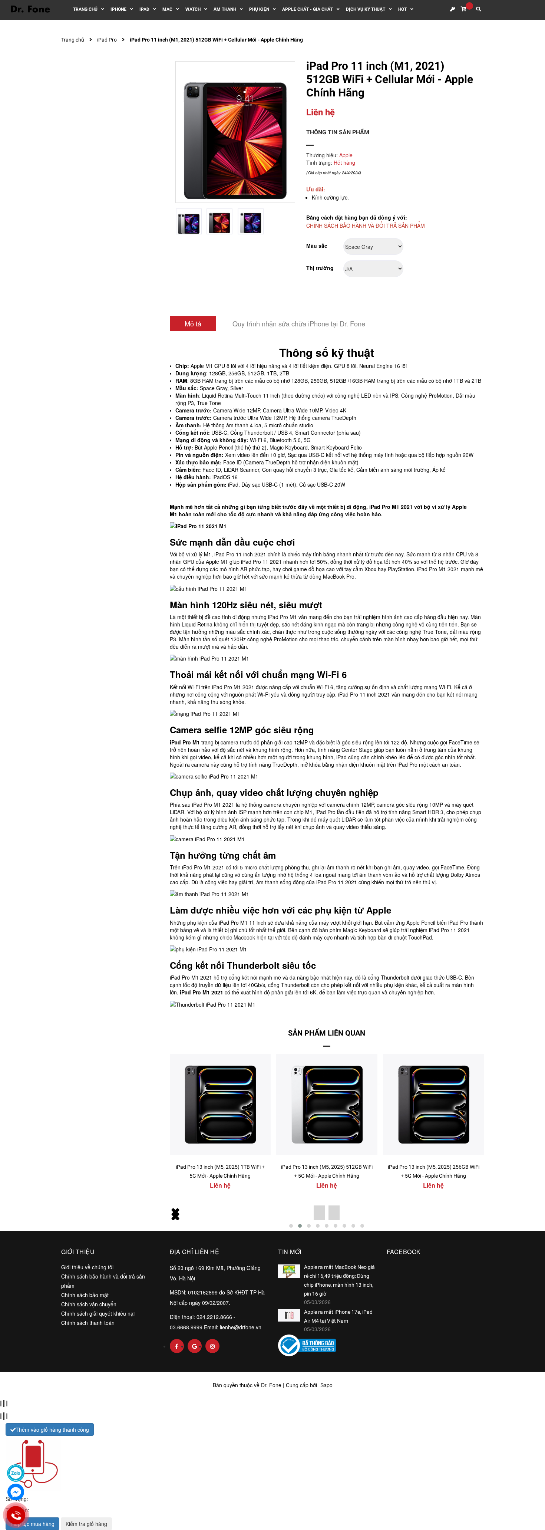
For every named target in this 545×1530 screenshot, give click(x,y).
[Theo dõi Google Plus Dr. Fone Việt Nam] (195, 1346)
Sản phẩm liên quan (326, 1033)
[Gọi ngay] (16, 1515)
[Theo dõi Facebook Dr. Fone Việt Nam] (177, 1346)
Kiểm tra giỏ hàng (86, 1523)
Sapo (326, 1385)
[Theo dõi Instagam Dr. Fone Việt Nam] (212, 1346)
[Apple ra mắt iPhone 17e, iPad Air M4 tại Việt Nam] (289, 1315)
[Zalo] (15, 1473)
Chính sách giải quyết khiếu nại (98, 1313)
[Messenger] (15, 1492)
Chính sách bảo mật (85, 1295)
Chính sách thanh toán (88, 1322)
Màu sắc (316, 245)
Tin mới (289, 1251)
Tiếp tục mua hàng (32, 1523)
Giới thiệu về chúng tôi (87, 1267)
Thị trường (320, 268)
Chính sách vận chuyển (88, 1304)
